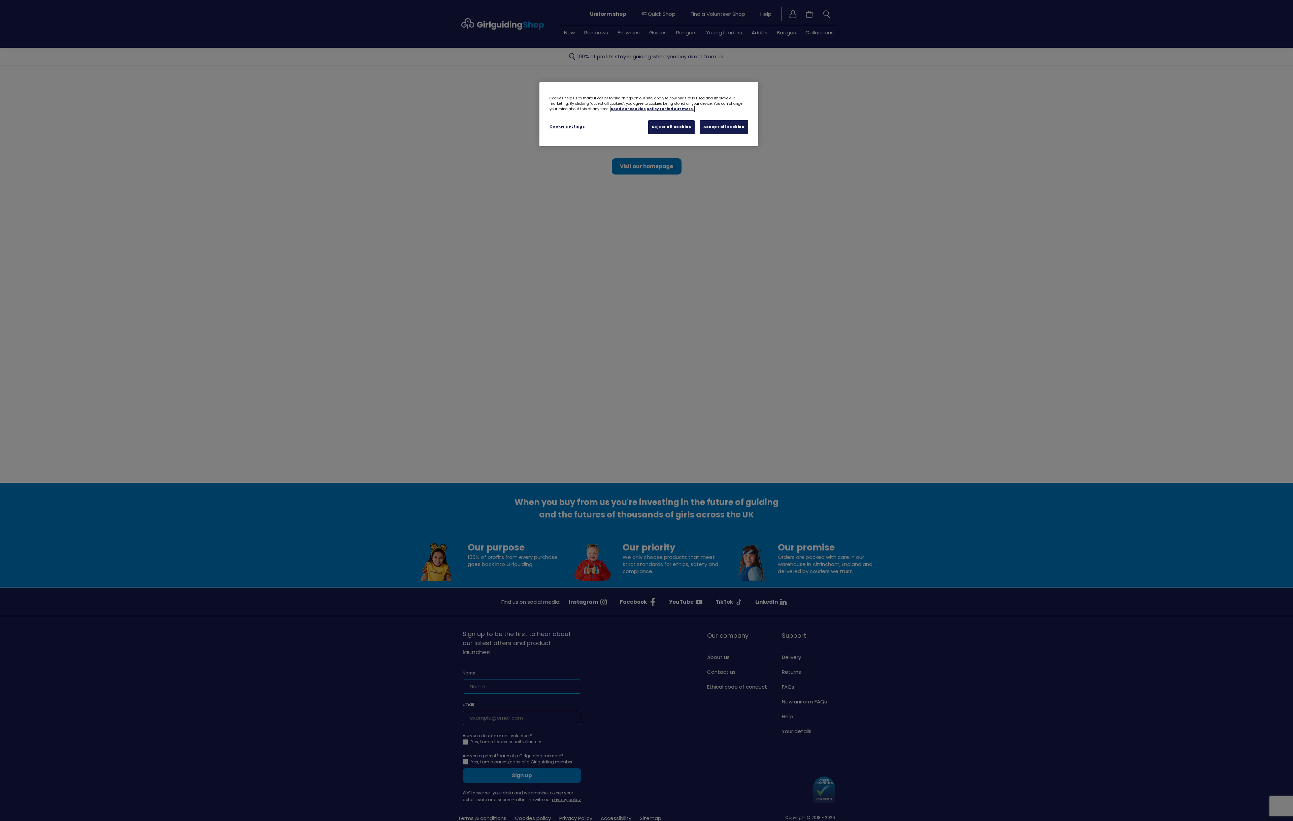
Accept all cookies (723, 126)
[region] (648, 114)
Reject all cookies (671, 126)
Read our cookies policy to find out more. (652, 109)
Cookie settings (567, 126)
